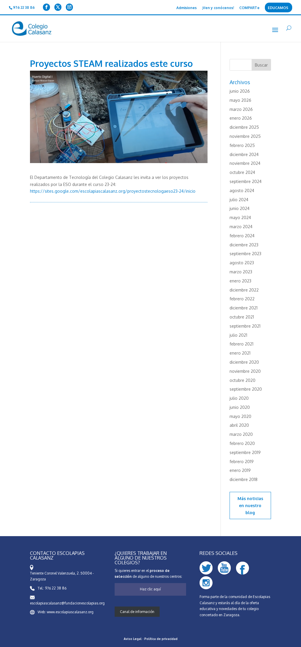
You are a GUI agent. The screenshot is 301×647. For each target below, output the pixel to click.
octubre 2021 (242, 316)
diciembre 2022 (244, 289)
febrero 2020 (242, 443)
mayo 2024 (240, 217)
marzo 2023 (241, 271)
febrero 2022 (242, 298)
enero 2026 (241, 118)
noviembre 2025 (245, 136)
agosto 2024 (242, 190)
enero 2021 (240, 352)
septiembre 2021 (245, 326)
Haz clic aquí (150, 589)
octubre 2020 (242, 380)
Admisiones (186, 8)
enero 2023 (240, 280)
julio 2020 (239, 398)
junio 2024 (240, 208)
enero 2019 (240, 470)
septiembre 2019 (245, 452)
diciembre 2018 (243, 479)
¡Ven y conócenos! (218, 8)
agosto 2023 (242, 262)
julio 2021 (238, 335)
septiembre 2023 (245, 253)
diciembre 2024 (244, 154)
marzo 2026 (241, 109)
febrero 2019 (242, 461)
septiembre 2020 (246, 389)
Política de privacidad (161, 639)
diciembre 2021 (243, 307)
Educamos (278, 8)
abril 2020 (239, 425)
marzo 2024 (241, 226)
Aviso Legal (133, 639)
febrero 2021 (241, 343)
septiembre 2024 (246, 181)
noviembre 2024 (245, 163)
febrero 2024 (242, 235)
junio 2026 (240, 91)
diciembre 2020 (244, 362)
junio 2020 (240, 407)
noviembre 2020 (245, 371)
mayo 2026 (240, 100)
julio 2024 (239, 199)
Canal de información (137, 611)
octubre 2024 (242, 172)
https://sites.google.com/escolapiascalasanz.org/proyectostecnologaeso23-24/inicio (112, 191)
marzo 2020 (241, 434)
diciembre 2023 (244, 244)
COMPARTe (249, 8)
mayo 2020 (240, 416)
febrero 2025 (242, 145)
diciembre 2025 (244, 127)
